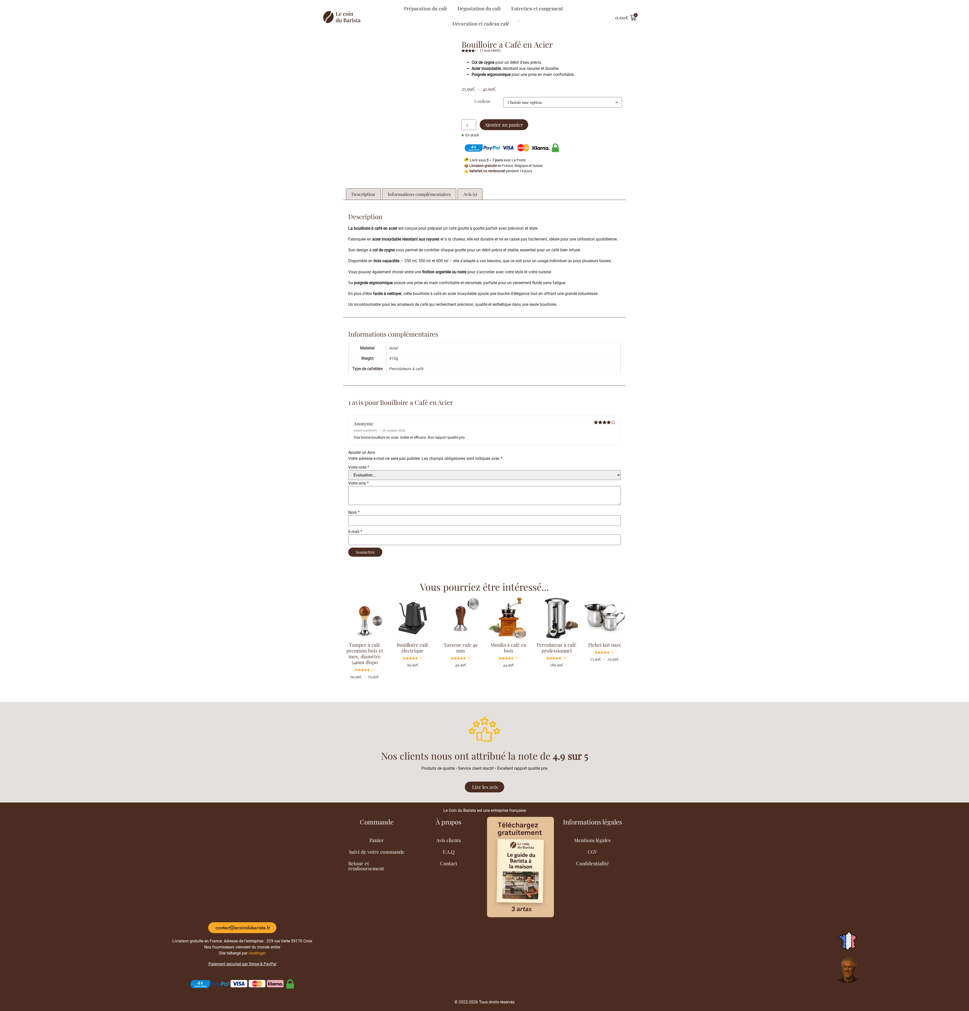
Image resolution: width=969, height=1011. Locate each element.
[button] (444, 87)
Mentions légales (592, 586)
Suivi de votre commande (377, 597)
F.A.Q (448, 597)
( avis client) (490, 43)
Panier (376, 586)
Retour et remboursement (366, 612)
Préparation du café (417, 8)
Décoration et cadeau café (480, 20)
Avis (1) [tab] (470, 187)
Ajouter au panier (503, 117)
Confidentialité (592, 609)
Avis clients (448, 586)
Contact (448, 609)
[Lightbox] (441, 41)
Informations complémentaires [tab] (419, 187)
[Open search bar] (517, 17)
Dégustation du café (476, 8)
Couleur (482, 94)
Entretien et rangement (540, 8)
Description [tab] (363, 187)
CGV (592, 597)
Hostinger (257, 699)
